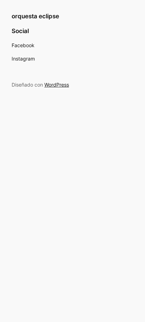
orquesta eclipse (35, 16)
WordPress (56, 85)
